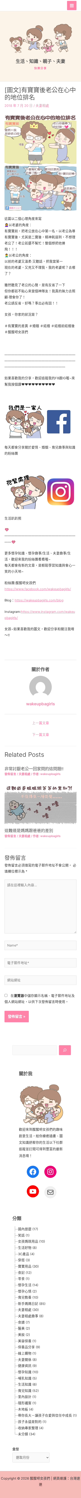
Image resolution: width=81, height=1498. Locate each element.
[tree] (41, 1331)
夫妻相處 (42, 106)
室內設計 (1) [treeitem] (27, 1397)
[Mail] (50, 1192)
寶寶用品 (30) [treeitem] (28, 1266)
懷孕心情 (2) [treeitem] (27, 1291)
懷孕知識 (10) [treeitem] (28, 1372)
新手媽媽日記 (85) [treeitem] (31, 1304)
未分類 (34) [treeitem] (26, 1434)
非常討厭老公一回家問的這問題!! (33, 768)
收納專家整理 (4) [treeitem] (30, 1428)
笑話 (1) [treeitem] (23, 1235)
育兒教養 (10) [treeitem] (28, 1297)
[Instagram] (50, 1172)
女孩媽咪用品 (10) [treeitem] (31, 1241)
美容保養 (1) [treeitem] (27, 1341)
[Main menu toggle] (71, 5)
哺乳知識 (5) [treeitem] (27, 1378)
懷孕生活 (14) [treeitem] (28, 1285)
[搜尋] (65, 1050)
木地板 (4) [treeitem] (25, 1409)
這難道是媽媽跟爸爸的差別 (28, 830)
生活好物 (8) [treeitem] (27, 1248)
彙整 (15, 1449)
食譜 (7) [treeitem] (24, 1322)
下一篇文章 (40, 735)
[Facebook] (33, 1172)
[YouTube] (33, 1191)
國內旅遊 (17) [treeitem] (28, 1229)
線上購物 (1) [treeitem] (27, 1353)
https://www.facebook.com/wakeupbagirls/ (37, 589)
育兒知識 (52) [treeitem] (28, 1391)
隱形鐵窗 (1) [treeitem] (27, 1403)
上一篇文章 (40, 723)
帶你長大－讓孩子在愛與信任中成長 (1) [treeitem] (47, 1415)
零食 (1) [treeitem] (23, 1279)
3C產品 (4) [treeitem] (26, 1254)
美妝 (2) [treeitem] (24, 1335)
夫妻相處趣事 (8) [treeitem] (30, 1316)
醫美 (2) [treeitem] (24, 1328)
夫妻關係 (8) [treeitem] (27, 1360)
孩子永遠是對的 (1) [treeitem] (32, 1422)
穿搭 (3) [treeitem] (24, 1260)
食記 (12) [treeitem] (25, 1273)
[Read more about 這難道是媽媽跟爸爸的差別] (40, 805)
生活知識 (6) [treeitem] (27, 1384)
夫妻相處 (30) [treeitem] (28, 1310)
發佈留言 (10, 774)
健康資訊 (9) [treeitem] (27, 1366)
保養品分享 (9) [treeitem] (29, 1347)
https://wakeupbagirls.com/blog (39, 600)
